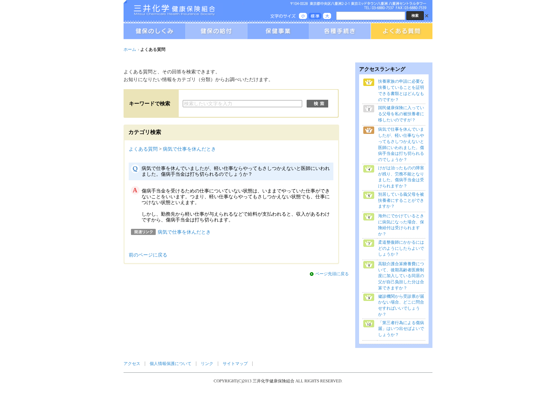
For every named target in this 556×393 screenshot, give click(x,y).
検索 (317, 104)
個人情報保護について (170, 363)
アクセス (132, 363)
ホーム (130, 49)
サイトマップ (235, 363)
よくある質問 (143, 149)
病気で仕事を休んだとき (189, 149)
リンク (207, 363)
